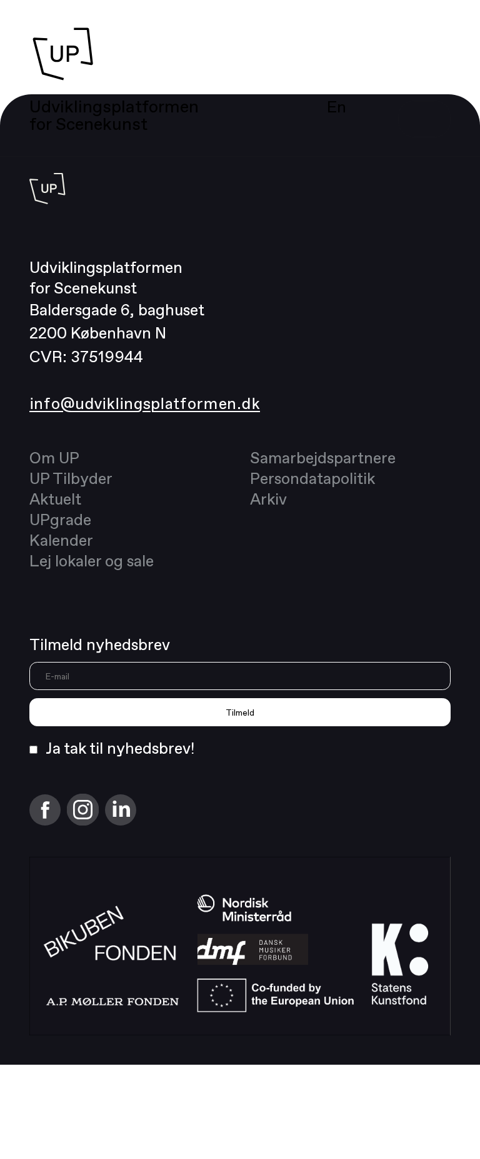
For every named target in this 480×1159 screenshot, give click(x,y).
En (336, 106)
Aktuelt (55, 498)
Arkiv (268, 498)
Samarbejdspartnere (323, 457)
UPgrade (60, 519)
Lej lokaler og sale (91, 560)
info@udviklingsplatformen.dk (144, 403)
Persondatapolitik (312, 478)
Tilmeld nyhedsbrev (99, 644)
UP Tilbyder (70, 478)
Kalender (61, 540)
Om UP (54, 457)
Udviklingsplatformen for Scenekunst (114, 115)
